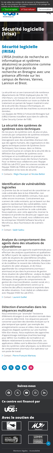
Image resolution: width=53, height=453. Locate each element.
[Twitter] (18, 393)
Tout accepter (10, 9)
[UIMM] (38, 439)
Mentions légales (20, 450)
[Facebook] (9, 393)
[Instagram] (35, 393)
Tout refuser (29, 9)
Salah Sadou (18, 229)
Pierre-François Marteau (24, 355)
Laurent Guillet (20, 297)
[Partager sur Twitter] (11, 367)
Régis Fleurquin (21, 174)
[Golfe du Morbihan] (11, 439)
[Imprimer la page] (31, 367)
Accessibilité (34, 450)
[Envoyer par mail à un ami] (24, 367)
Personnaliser (45, 9)
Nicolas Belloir (38, 174)
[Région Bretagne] (11, 426)
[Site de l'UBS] (11, 408)
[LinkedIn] (44, 393)
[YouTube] (26, 393)
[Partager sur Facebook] (4, 367)
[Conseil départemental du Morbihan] (38, 426)
